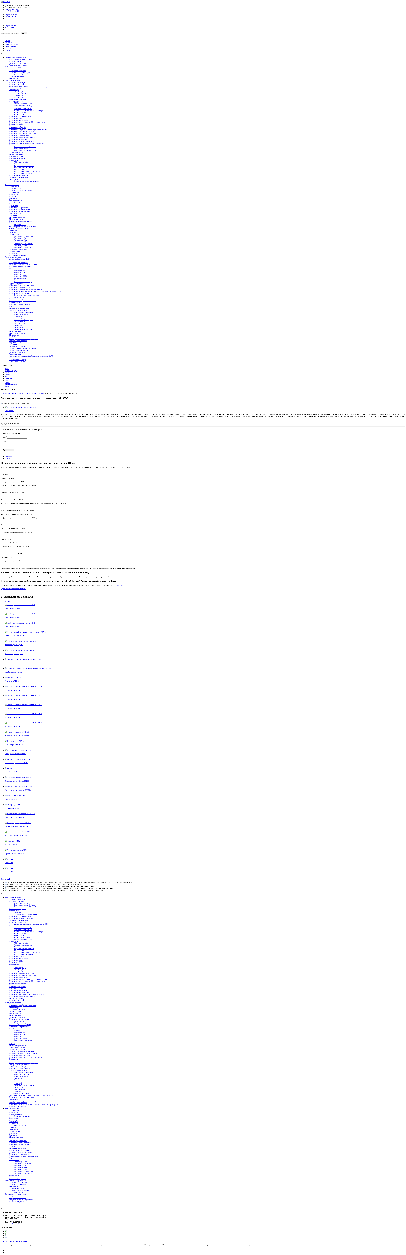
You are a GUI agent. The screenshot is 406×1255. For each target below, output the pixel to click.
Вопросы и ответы (12, 39)
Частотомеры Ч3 (19, 183)
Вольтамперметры (20, 318)
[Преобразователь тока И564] (16, 850)
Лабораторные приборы (18, 310)
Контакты (8, 48)
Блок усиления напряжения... (15, 754)
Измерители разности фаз (18, 139)
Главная (4, 393)
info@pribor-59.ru (11, 9)
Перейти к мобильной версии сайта (14, 1241)
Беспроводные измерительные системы (23, 265)
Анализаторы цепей (16, 84)
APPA (7, 380)
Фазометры (18, 325)
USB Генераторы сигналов (23, 103)
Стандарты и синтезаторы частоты (26, 181)
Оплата (7, 41)
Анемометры (14, 192)
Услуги (7, 50)
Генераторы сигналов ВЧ (23, 107)
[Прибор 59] (5, 2)
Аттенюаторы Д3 (20, 93)
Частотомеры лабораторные (24, 329)
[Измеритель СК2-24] (13, 677)
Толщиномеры (14, 251)
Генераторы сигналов (17, 101)
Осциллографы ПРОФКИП (24, 168)
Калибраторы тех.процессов (19, 304)
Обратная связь (10, 26)
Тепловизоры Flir (20, 238)
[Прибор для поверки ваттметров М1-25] (20, 605)
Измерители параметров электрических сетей (25, 289)
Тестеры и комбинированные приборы (23, 348)
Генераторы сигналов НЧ (23, 109)
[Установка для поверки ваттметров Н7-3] (20, 650)
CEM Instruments (11, 384)
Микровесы (13, 78)
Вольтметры (13, 268)
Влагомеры (13, 198)
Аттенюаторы (14, 90)
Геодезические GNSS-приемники (21, 59)
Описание (8, 456)
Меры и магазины (15, 331)
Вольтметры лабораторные (23, 320)
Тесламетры (13, 344)
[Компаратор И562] (12, 841)
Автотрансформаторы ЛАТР (19, 259)
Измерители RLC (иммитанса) (20, 116)
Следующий (5, 879)
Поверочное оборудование (19, 175)
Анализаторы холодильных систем (21, 190)
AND (7, 376)
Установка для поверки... (14, 645)
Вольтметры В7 (19, 274)
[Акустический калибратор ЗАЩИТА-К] (20, 814)
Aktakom (8, 374)
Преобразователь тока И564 (15, 854)
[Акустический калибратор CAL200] (18, 786)
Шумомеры (13, 253)
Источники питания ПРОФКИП (25, 150)
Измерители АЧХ (15, 118)
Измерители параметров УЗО (20, 287)
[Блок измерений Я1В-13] (14, 741)
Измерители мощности (17, 128)
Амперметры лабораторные (24, 312)
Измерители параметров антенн (20, 135)
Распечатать (9, 411)
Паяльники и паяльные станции (20, 221)
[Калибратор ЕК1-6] (12, 805)
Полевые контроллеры (17, 61)
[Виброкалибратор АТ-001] (15, 795)
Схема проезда (10, 16)
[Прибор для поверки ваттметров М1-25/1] (20, 614)
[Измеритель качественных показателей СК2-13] (23, 659)
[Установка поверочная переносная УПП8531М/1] (23, 686)
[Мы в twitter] (6, 1235)
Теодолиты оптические (17, 63)
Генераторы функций (21, 112)
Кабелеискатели (15, 303)
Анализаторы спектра (17, 82)
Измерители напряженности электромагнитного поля (28, 130)
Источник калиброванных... (15, 636)
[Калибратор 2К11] (12, 768)
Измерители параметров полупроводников (24, 137)
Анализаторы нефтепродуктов (20, 73)
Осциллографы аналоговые (23, 164)
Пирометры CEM (20, 225)
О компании (9, 37)
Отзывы (8, 458)
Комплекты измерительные (19, 308)
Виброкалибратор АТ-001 (14, 799)
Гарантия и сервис (11, 44)
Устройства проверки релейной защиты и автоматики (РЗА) (31, 356)
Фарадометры (18, 327)
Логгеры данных (15, 213)
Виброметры (14, 194)
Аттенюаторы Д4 (20, 95)
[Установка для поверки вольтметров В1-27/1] (22, 407)
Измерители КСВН (16, 124)
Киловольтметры (20, 278)
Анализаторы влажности (18, 69)
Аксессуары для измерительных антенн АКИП (31, 88)
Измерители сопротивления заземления (28, 295)
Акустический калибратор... (15, 817)
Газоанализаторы (15, 200)
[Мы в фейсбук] (6, 1233)
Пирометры (13, 223)
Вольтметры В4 (19, 272)
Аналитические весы (17, 76)
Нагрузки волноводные (17, 156)
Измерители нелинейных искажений (22, 131)
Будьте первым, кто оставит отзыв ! (13, 589)
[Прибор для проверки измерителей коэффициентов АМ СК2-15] (29, 668)
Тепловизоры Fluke (20, 240)
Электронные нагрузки (17, 362)
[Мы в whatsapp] (6, 1238)
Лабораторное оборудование (15, 67)
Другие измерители (16, 284)
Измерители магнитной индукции (21, 285)
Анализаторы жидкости (17, 189)
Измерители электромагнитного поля (22, 301)
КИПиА (12, 306)
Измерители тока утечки (18, 299)
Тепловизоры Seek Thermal (23, 244)
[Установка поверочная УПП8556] (17, 732)
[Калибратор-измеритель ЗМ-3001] (18, 823)
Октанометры (18, 74)
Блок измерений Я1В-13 (14, 745)
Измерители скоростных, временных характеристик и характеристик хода (36, 291)
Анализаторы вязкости (17, 71)
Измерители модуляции (17, 126)
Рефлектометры (15, 343)
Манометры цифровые (17, 217)
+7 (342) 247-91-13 (12, 11)
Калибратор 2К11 (11, 772)
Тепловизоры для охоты (22, 247)
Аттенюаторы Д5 (20, 97)
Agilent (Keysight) (11, 371)
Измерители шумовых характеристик (22, 141)
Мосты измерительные (17, 333)
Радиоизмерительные (13, 80)
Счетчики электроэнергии (18, 228)
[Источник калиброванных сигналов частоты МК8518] (25, 632)
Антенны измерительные (18, 86)
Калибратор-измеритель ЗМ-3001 (17, 826)
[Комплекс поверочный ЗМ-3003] (17, 832)
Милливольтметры (20, 280)
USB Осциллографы (21, 162)
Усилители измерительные (19, 177)
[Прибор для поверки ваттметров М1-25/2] (20, 623)
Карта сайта (9, 27)
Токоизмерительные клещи (19, 352)
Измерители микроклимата (19, 208)
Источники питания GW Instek (25, 147)
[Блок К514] (9, 868)
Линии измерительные (17, 152)
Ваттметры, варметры (21, 314)
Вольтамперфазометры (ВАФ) (20, 266)
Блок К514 (9, 872)
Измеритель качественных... (15, 663)
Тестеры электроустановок (19, 350)
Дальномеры (13, 206)
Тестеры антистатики (17, 346)
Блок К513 (9, 863)
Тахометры (13, 230)
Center (7, 386)
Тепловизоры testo (20, 246)
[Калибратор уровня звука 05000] (17, 759)
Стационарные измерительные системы (23, 227)
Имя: (5, 437)
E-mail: (5, 441)
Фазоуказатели (14, 358)
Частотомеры (14, 179)
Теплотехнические (12, 185)
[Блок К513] (9, 859)
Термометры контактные (18, 249)
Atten (7, 382)
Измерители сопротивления (19, 293)
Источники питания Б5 (22, 149)
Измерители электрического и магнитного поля (26, 143)
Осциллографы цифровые (23, 173)
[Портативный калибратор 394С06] (18, 777)
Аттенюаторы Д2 (20, 92)
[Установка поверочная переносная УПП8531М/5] (23, 723)
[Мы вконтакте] (6, 1231)
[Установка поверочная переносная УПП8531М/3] (23, 705)
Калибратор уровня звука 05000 (16, 763)
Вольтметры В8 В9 (20, 276)
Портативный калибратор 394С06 (17, 781)
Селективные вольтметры (23, 282)
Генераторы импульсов (22, 105)
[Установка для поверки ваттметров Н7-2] (20, 641)
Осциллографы (14, 160)
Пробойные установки (17, 337)
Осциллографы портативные (24, 166)
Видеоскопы (13, 196)
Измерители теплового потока (20, 209)
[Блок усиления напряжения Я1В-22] (18, 750)
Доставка (8, 43)
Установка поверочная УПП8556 (17, 735)
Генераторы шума (20, 114)
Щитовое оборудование (17, 255)
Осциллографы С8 (20, 169)
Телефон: (6, 446)
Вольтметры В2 (19, 270)
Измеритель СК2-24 (12, 681)
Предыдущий (6, 601)
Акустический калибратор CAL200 (18, 790)
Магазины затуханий (17, 154)
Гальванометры (19, 322)
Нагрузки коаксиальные (18, 158)
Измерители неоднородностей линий (22, 133)
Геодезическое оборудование (15, 57)
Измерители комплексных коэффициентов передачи (28, 122)
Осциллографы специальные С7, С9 (27, 171)
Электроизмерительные (13, 257)
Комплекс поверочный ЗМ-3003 (16, 835)
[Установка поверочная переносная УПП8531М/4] (23, 714)
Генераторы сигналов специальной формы (29, 111)
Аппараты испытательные (18, 263)
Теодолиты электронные (18, 65)
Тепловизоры (14, 234)
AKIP (7, 373)
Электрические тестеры (17, 360)
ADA (7, 369)
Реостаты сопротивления (18, 341)
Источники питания (16, 145)
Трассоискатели (15, 354)
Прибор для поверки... (13, 608)
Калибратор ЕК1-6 (12, 808)
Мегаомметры (19, 297)
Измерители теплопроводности (20, 211)
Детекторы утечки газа (22, 202)
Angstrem (8, 378)
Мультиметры (14, 335)
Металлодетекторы (16, 219)
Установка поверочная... (14, 690)
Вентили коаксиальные (17, 99)
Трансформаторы (20, 323)
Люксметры (13, 215)
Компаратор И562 (11, 844)
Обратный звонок (11, 15)
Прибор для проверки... (13, 672)
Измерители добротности (18, 120)
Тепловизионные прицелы (23, 236)
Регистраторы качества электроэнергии (23, 339)
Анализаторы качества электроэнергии (23, 261)
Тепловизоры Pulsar (21, 242)
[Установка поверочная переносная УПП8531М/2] (23, 696)
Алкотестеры (14, 187)
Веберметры (18, 316)
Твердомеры (13, 232)
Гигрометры (13, 204)
